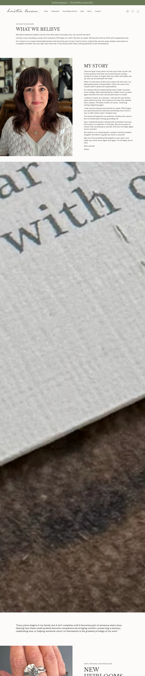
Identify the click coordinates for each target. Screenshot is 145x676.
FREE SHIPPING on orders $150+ (81, 2)
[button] (46, 11)
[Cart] (138, 11)
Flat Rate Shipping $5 (59, 2)
